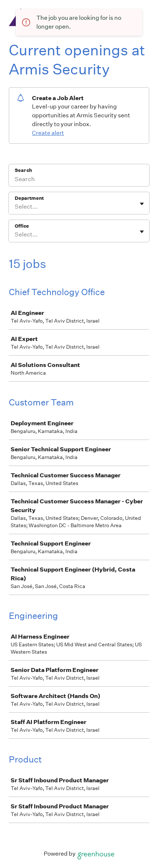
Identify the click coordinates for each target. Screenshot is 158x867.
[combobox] (15, 207)
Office (22, 226)
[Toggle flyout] (141, 203)
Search (23, 170)
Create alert (48, 132)
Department (29, 198)
